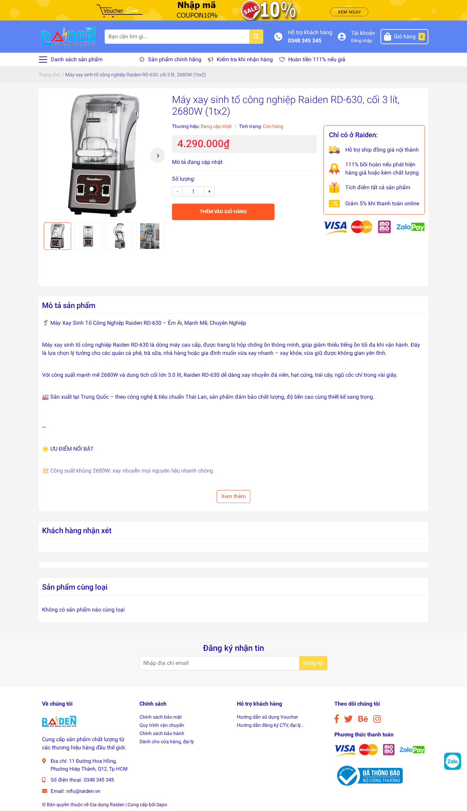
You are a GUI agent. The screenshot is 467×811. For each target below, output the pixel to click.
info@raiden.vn (83, 791)
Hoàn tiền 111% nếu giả (316, 59)
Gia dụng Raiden (107, 804)
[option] (103, 155)
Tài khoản (363, 33)
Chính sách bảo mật (160, 717)
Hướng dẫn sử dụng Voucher (267, 717)
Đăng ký (313, 663)
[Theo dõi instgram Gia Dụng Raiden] (377, 719)
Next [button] (157, 155)
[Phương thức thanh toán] (374, 227)
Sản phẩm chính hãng (174, 59)
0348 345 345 (304, 40)
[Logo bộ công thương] (368, 775)
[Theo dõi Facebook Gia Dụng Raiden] (336, 719)
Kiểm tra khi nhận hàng (245, 59)
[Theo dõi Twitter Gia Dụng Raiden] (348, 719)
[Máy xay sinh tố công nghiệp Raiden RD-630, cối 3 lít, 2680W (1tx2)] (103, 155)
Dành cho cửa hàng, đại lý (166, 741)
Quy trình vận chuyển (161, 725)
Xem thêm (233, 496)
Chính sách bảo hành (161, 733)
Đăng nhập (361, 40)
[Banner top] (233, 10)
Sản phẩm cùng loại (75, 586)
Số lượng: (183, 179)
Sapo (161, 804)
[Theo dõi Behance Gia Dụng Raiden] (363, 719)
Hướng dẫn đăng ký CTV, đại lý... (271, 725)
